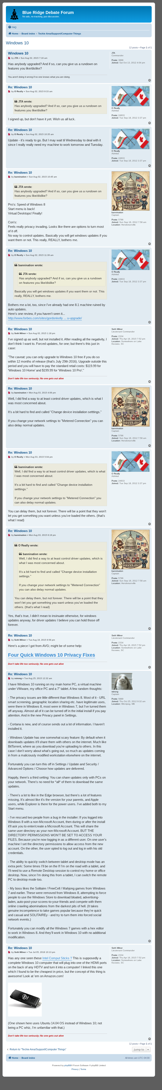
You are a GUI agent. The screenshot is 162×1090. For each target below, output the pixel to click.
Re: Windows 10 (20, 87)
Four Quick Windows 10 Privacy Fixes (51, 655)
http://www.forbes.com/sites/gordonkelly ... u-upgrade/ (45, 318)
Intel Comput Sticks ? (57, 958)
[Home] (14, 13)
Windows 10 (17, 43)
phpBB (67, 1065)
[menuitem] (12, 27)
